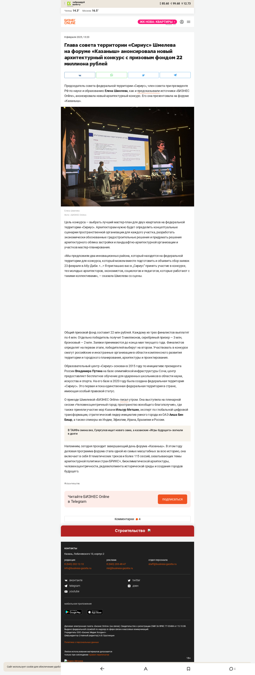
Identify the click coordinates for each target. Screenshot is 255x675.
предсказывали (148, 91)
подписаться (172, 499)
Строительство (72, 483)
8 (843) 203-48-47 (116, 564)
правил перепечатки (99, 655)
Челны (68, 10)
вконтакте (75, 580)
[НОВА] (156, 22)
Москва (86, 10)
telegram (74, 585)
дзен (135, 585)
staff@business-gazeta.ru (162, 564)
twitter (136, 580)
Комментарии (128, 519)
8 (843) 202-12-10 (74, 564)
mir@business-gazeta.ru (120, 568)
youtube (74, 591)
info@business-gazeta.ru (77, 568)
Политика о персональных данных (81, 642)
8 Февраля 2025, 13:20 (76, 37)
